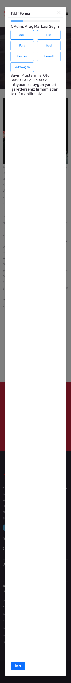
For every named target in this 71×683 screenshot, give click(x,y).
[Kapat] (59, 12)
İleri (18, 666)
